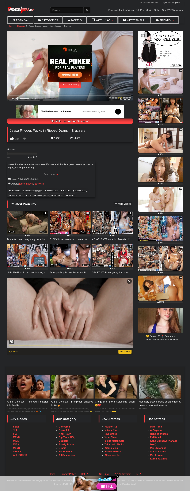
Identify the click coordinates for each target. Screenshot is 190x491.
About (56, 138)
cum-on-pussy (81, 191)
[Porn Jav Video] (20, 10)
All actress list (112, 455)
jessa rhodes (26, 183)
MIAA (16, 444)
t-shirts (72, 195)
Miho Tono (156, 426)
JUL (15, 430)
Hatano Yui (110, 426)
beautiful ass (52, 191)
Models (76, 20)
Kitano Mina (111, 448)
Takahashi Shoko (114, 444)
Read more (50, 174)
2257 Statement (122, 474)
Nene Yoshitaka (159, 434)
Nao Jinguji (110, 434)
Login (164, 2)
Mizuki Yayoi (157, 455)
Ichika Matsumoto (114, 441)
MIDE (16, 441)
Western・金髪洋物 (33, 191)
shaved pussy (43, 195)
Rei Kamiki (156, 437)
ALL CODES (20, 455)
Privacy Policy (68, 474)
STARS (17, 451)
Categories (50, 20)
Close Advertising (70, 84)
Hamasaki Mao (112, 451)
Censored (64, 426)
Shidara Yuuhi (158, 451)
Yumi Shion (110, 437)
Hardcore (21, 26)
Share (76, 138)
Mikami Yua (110, 430)
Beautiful (64, 430)
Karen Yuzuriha (158, 458)
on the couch (17, 195)
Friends (165, 20)
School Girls (66, 451)
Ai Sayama (156, 430)
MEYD (16, 437)
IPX (15, 434)
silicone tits (59, 195)
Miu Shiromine (158, 448)
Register (176, 2)
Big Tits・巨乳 (67, 437)
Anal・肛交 (65, 434)
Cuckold (63, 441)
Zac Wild (39, 183)
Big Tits (66, 191)
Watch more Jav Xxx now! (71, 121)
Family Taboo (66, 444)
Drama (62, 448)
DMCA (84, 474)
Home (11, 26)
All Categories (67, 455)
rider (30, 195)
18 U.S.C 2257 (101, 474)
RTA (138, 474)
